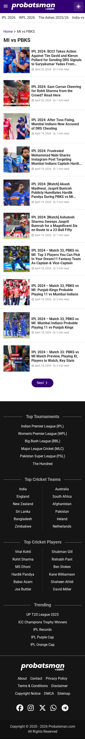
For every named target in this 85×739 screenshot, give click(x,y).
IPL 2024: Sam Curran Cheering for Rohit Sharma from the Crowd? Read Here (56, 91)
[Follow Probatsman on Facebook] (20, 710)
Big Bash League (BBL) (42, 441)
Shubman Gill (62, 552)
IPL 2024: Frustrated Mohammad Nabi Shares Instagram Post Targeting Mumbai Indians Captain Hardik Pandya (56, 159)
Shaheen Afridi (62, 582)
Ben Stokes (62, 567)
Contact (36, 678)
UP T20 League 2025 (42, 614)
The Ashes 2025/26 (53, 17)
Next (42, 383)
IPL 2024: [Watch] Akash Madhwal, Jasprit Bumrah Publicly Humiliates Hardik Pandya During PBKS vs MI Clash (52, 192)
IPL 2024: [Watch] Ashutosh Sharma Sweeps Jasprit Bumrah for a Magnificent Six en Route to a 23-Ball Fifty (54, 223)
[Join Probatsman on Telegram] (65, 710)
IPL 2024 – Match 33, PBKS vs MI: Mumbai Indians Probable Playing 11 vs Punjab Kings (55, 323)
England (23, 496)
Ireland (62, 519)
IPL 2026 (8, 17)
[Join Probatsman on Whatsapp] (54, 710)
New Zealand (23, 504)
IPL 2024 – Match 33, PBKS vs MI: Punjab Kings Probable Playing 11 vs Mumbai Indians (55, 290)
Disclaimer (59, 686)
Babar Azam (23, 582)
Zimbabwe (23, 526)
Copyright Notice (28, 693)
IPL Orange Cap (42, 645)
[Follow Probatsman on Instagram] (32, 710)
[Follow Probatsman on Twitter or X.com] (43, 710)
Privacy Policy (56, 678)
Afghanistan (62, 504)
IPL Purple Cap (42, 637)
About (22, 678)
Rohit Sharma (23, 559)
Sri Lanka (23, 511)
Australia (62, 489)
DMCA (49, 693)
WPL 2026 (27, 17)
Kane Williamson (62, 574)
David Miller (62, 589)
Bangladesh (23, 519)
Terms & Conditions (33, 686)
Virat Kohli (23, 552)
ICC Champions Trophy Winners (42, 622)
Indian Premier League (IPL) (42, 426)
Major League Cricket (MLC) (42, 449)
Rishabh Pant (62, 559)
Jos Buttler (23, 589)
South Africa (62, 496)
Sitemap (63, 693)
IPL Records (42, 630)
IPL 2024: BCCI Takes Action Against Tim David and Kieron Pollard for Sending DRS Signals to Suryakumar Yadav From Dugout (56, 59)
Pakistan (62, 511)
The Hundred (43, 464)
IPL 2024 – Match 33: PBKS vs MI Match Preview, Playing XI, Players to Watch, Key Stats (55, 356)
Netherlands (62, 526)
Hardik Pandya (23, 574)
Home (8, 31)
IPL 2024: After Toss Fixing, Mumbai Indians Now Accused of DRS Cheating (55, 124)
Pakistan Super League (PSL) (42, 456)
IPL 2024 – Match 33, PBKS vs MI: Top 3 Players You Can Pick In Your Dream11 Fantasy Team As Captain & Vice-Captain (56, 256)
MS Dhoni (23, 567)
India (23, 489)
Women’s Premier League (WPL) (42, 434)
